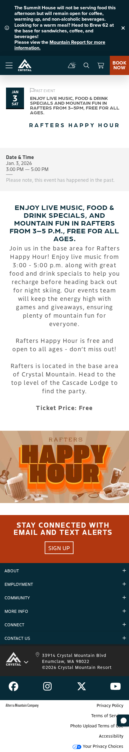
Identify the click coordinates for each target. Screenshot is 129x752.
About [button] (11, 571)
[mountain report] (72, 65)
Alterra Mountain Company (22, 705)
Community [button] (17, 598)
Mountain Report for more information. (59, 45)
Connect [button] (14, 625)
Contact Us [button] (17, 638)
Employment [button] (18, 584)
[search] (86, 65)
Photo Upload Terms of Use (96, 726)
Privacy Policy (110, 705)
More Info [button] (16, 611)
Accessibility (111, 736)
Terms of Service (107, 715)
